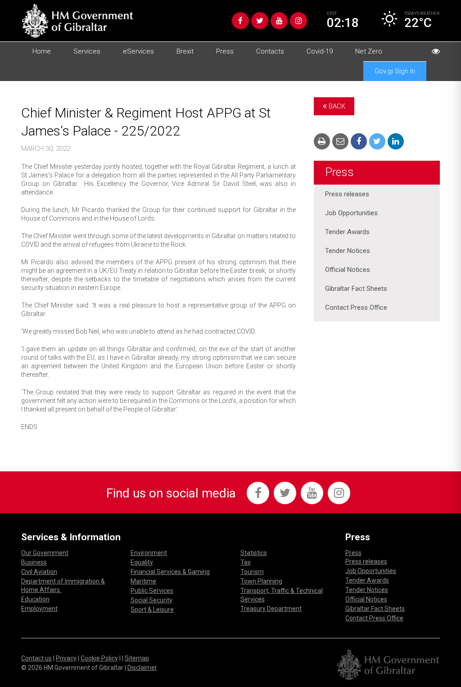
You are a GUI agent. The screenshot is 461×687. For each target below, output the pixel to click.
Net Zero (368, 51)
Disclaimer (142, 667)
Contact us (36, 658)
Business (34, 562)
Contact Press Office (356, 307)
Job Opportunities (351, 213)
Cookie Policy (99, 658)
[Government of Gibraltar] (77, 20)
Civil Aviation (39, 571)
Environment (149, 552)
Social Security (151, 600)
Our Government (44, 552)
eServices (138, 51)
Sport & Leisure (152, 609)
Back (336, 106)
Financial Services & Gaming (170, 571)
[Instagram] (298, 20)
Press (225, 51)
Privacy (66, 658)
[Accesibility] (436, 51)
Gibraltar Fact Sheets (356, 289)
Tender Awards (347, 232)
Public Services (152, 590)
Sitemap (137, 658)
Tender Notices (347, 251)
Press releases (347, 194)
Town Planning (261, 581)
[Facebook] (240, 20)
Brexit (185, 51)
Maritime (143, 581)
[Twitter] (259, 20)
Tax (245, 562)
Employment (39, 608)
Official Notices (347, 270)
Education (35, 599)
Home (41, 51)
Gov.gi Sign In (395, 71)
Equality (142, 562)
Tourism (252, 571)
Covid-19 (320, 51)
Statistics (253, 552)
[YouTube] (279, 20)
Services (86, 51)
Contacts (270, 51)
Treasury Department (271, 608)
